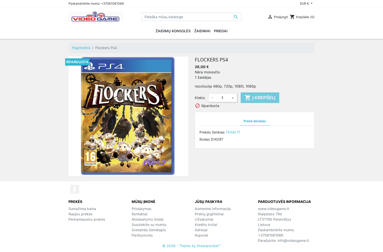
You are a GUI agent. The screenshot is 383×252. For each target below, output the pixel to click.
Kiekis (200, 97)
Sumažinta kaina (82, 208)
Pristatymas (141, 208)
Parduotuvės (142, 235)
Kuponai (201, 235)
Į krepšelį (260, 97)
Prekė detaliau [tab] (255, 121)
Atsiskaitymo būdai (148, 219)
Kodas (204, 139)
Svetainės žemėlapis (149, 230)
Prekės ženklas (212, 132)
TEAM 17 (233, 132)
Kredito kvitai (206, 224)
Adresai (201, 230)
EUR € (305, 3)
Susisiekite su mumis (149, 224)
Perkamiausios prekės (86, 219)
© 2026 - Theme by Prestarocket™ (191, 246)
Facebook (74, 189)
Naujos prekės (80, 214)
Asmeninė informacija (213, 208)
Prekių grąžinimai (209, 214)
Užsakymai (204, 219)
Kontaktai (139, 214)
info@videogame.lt (293, 240)
